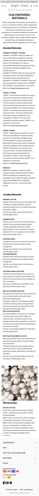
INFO (4, 448)
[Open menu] (2, 6)
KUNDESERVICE (8, 443)
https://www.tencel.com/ (19, 125)
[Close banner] (36, 1)
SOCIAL (5, 463)
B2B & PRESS (7, 458)
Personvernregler (12, 489)
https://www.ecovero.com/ (20, 88)
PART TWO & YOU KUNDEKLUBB (14, 453)
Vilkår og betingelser (26, 489)
